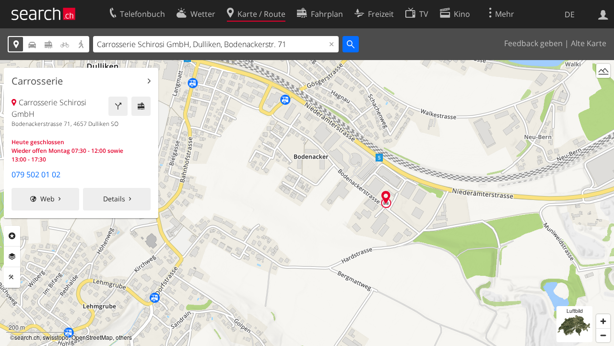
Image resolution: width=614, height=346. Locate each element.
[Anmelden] (603, 14)
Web (47, 198)
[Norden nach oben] (603, 89)
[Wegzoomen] (603, 335)
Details (114, 198)
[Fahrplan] (141, 106)
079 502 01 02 (36, 174)
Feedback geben (533, 43)
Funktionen (12, 277)
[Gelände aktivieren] (603, 71)
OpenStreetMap (92, 337)
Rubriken (12, 236)
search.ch (27, 337)
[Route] (118, 106)
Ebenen (12, 257)
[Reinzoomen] (603, 321)
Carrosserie (37, 81)
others (124, 337)
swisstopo (56, 337)
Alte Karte (588, 43)
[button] (385, 197)
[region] (307, 203)
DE (570, 14)
